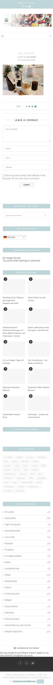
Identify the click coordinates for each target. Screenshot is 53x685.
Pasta (32, 474)
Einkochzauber (27, 619)
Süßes (15, 482)
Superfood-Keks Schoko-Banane (39, 388)
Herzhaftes (27, 518)
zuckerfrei (19, 491)
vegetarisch (8, 487)
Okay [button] (40, 681)
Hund (17, 466)
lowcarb (34, 470)
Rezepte (27, 543)
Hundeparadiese (27, 556)
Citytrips (29, 457)
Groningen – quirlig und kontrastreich (38, 415)
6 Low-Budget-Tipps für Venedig (13, 361)
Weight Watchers (27, 631)
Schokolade (8, 478)
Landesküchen (27, 568)
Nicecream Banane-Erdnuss (11, 388)
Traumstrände (26, 482)
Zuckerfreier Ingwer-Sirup (12, 415)
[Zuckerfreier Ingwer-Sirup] (14, 403)
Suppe (6, 482)
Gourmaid (31, 57)
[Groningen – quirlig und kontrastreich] (39, 403)
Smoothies (21, 478)
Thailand (27, 549)
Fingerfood (41, 457)
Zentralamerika (27, 530)
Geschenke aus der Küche (27, 625)
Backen (19, 457)
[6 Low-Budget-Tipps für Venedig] (14, 349)
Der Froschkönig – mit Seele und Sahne (37, 361)
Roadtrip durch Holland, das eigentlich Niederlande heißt (13, 300)
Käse (25, 470)
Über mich (22, 3)
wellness (7, 491)
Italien (34, 466)
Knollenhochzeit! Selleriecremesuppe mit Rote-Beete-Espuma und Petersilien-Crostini (14, 331)
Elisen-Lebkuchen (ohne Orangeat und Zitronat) (38, 328)
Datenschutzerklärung (24, 681)
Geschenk (25, 461)
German (11, 237)
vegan (39, 482)
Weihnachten (34, 487)
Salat (40, 474)
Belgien (27, 600)
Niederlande (27, 581)
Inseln (25, 466)
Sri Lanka (27, 512)
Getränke (27, 612)
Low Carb (27, 537)
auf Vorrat (8, 457)
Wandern (20, 487)
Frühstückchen (27, 593)
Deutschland (27, 606)
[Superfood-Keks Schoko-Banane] (39, 376)
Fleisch (15, 461)
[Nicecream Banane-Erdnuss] (14, 376)
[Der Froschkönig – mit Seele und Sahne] (39, 349)
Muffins (23, 474)
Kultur (17, 470)
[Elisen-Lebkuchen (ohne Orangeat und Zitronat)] (39, 316)
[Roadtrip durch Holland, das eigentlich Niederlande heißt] (14, 286)
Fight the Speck (27, 524)
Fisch (6, 461)
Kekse (43, 466)
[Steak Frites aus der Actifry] (39, 286)
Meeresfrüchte (10, 474)
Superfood (41, 478)
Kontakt (31, 3)
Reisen (27, 587)
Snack (31, 478)
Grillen (35, 461)
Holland (7, 466)
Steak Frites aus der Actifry (37, 299)
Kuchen (7, 470)
